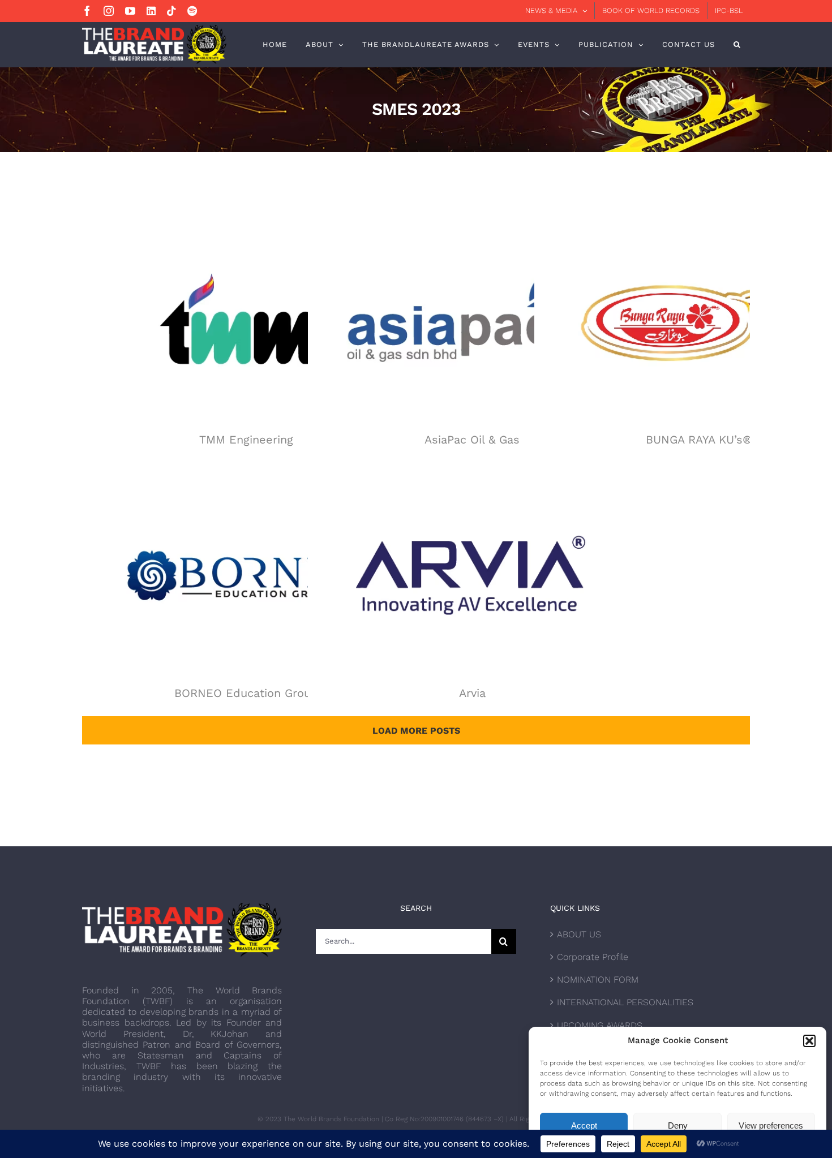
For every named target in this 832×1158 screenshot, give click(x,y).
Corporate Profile (592, 957)
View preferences (771, 1125)
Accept (584, 1125)
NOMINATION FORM (597, 979)
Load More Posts (416, 730)
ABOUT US (579, 934)
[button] (809, 1041)
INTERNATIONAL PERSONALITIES (625, 1002)
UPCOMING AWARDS (599, 1025)
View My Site (246, 213)
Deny (678, 1125)
